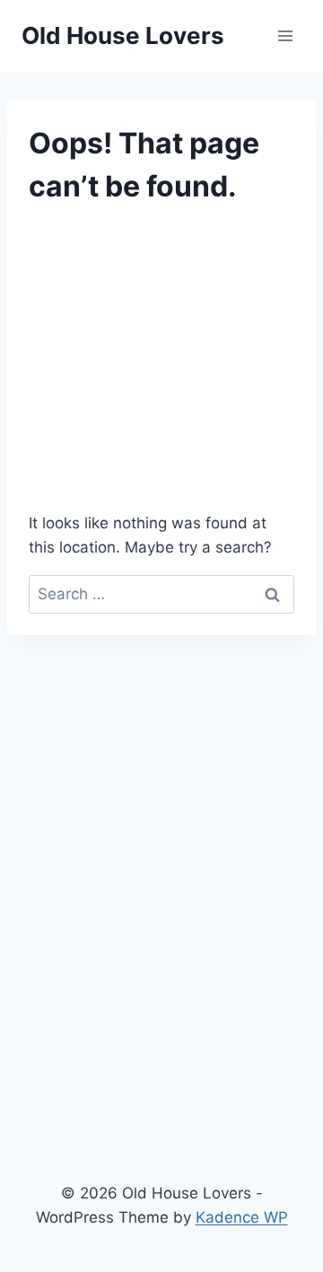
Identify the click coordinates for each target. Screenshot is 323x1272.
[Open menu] (284, 35)
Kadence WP (242, 1217)
